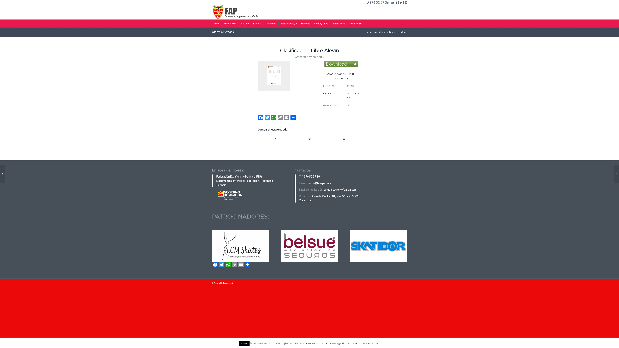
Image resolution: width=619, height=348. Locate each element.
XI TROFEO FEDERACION (309, 57)
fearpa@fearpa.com (319, 183)
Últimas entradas (223, 32)
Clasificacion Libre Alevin (309, 50)
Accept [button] (244, 343)
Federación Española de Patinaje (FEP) (239, 176)
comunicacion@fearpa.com (340, 189)
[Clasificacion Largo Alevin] (2, 174)
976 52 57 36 (312, 176)
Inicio (381, 32)
